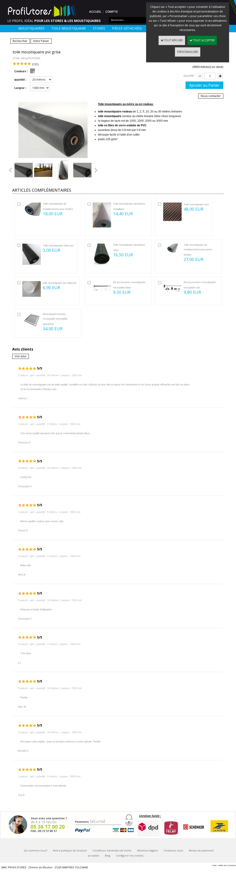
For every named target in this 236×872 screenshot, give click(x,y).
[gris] (32, 70)
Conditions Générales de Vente (112, 850)
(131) (35, 64)
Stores (99, 28)
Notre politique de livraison (70, 850)
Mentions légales (147, 850)
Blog (107, 855)
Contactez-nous (173, 850)
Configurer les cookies (129, 855)
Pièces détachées (127, 28)
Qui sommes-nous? (35, 850)
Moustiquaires (31, 28)
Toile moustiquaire (68, 28)
